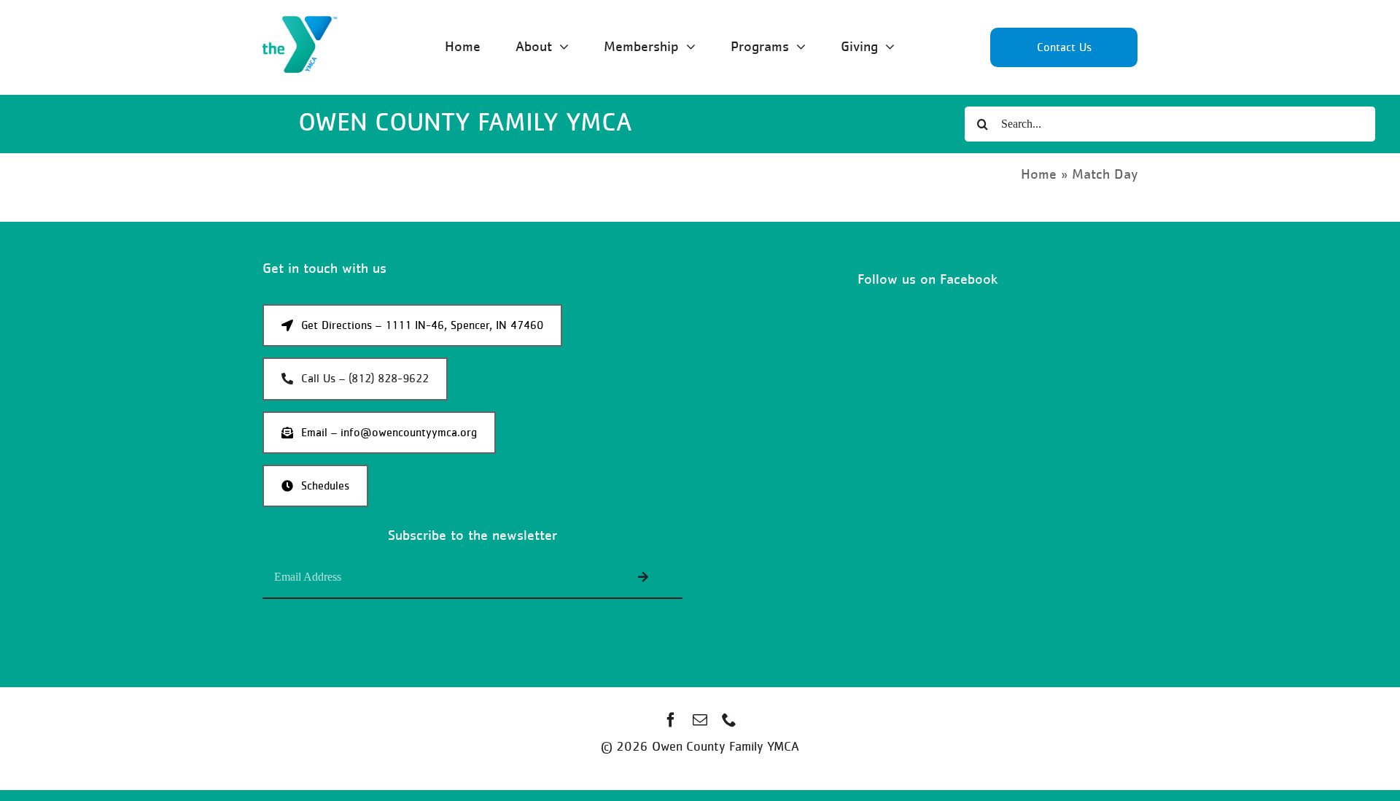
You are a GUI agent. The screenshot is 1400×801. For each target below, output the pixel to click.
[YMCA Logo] (299, 22)
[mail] (700, 720)
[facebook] (671, 720)
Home (1039, 174)
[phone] (729, 720)
